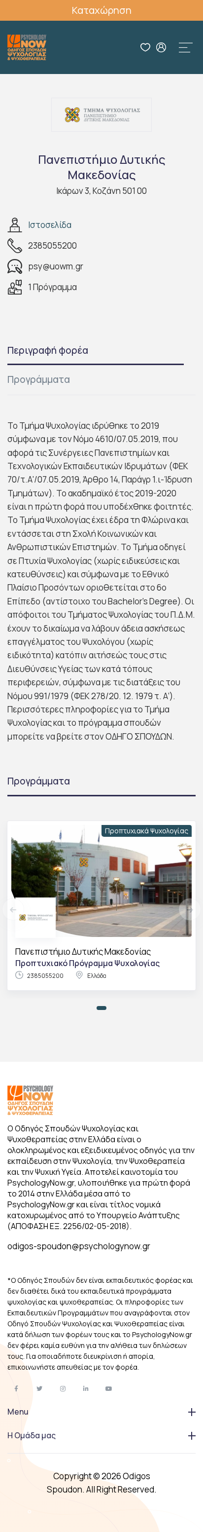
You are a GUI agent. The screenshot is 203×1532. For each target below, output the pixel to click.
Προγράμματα (38, 379)
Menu (18, 1411)
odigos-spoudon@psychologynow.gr (78, 1246)
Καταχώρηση (102, 10)
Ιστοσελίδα (49, 224)
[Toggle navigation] (186, 47)
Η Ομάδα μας (31, 1435)
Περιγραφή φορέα (47, 350)
